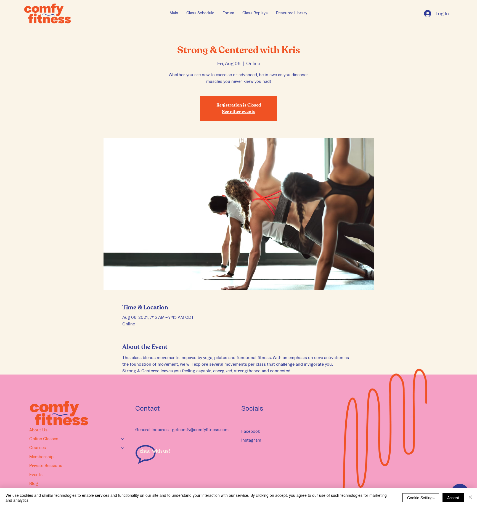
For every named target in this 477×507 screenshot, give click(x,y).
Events (36, 474)
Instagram (251, 440)
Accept (453, 497)
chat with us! (155, 451)
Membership (41, 457)
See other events (238, 112)
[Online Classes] (123, 438)
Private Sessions (45, 465)
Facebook (250, 431)
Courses (37, 447)
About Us (38, 430)
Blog (33, 483)
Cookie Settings (420, 497)
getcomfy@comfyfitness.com (200, 429)
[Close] (470, 498)
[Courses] (123, 447)
